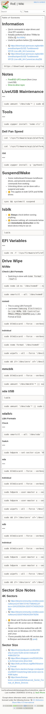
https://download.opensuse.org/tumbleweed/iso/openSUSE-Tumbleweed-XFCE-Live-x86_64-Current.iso (26, 48)
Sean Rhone (40, 693)
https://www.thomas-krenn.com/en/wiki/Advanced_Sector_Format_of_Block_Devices (26, 680)
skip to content (39, 2)
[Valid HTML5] (38, 706)
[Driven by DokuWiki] (28, 708)
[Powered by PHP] (28, 706)
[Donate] (18, 706)
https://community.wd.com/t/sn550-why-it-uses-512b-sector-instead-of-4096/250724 (24, 653)
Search (21, 11)
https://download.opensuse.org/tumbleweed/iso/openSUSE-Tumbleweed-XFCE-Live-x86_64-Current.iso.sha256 (26, 56)
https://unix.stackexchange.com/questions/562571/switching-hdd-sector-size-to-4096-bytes (26, 672)
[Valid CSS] (18, 708)
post (35, 639)
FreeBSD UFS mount (17, 80)
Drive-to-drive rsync (16, 85)
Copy (39, 65)
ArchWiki (21, 38)
